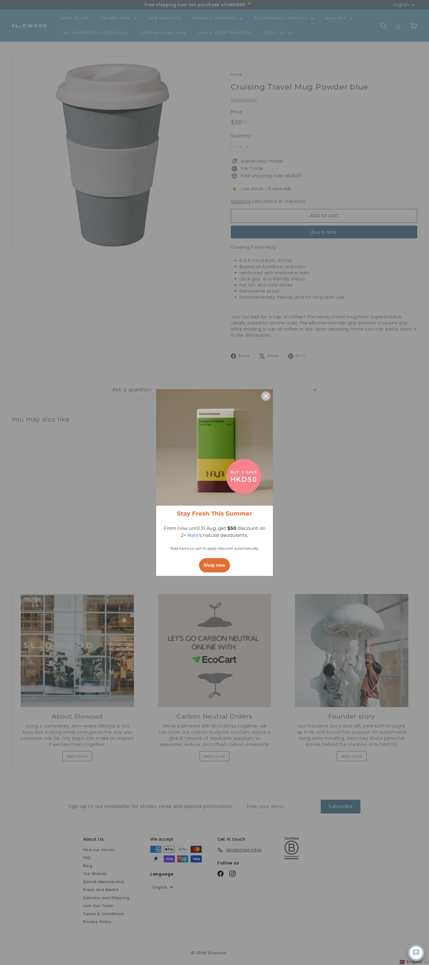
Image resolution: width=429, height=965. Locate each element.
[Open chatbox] (416, 953)
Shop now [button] (214, 565)
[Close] (266, 396)
